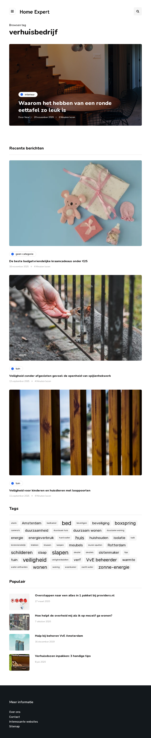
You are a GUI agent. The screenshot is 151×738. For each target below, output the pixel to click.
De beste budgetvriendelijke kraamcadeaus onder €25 (48, 261)
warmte (128, 560)
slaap (42, 552)
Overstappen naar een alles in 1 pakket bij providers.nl (74, 595)
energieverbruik (41, 538)
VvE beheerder (101, 559)
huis (79, 537)
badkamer (52, 523)
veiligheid (35, 560)
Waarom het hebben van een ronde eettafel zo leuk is (65, 106)
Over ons (14, 712)
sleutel (77, 552)
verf (77, 560)
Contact (14, 717)
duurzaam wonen (87, 530)
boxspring (125, 523)
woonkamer (70, 567)
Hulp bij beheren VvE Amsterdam (59, 636)
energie (17, 538)
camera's (15, 530)
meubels (76, 545)
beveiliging (100, 523)
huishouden (98, 538)
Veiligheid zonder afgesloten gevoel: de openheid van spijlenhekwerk (60, 376)
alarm (14, 523)
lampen (60, 545)
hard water (64, 538)
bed (66, 523)
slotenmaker (109, 552)
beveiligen (82, 523)
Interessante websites (23, 721)
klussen (47, 545)
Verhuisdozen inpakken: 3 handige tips (63, 656)
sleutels (89, 552)
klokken (34, 545)
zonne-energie (114, 567)
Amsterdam (31, 523)
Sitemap (14, 726)
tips (126, 552)
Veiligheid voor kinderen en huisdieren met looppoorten (49, 491)
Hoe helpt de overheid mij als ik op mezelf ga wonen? (73, 616)
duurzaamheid (36, 530)
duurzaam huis (61, 530)
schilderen (22, 552)
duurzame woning (115, 530)
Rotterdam (117, 545)
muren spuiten (95, 545)
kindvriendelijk (18, 545)
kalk (133, 538)
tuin (14, 560)
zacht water (87, 567)
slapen (60, 552)
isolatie (119, 538)
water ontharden (19, 567)
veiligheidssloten (60, 560)
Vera (26, 117)
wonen (40, 567)
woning (56, 567)
